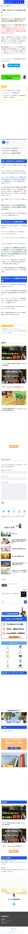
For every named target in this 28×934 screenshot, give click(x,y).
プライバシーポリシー (6, 921)
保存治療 (22, 516)
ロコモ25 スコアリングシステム (10, 331)
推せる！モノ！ (20, 653)
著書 (7, 662)
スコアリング (20, 648)
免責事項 (3, 919)
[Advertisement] (14, 116)
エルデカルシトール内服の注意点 (10, 150)
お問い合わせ (20, 667)
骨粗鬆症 (17, 516)
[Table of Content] (7, 145)
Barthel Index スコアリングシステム (11, 329)
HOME (15, 929)
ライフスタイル (7, 657)
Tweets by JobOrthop (7, 731)
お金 (20, 657)
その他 (7, 667)
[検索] (25, 601)
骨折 (13, 516)
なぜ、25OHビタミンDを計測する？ (11, 148)
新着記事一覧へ (13, 446)
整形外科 (9, 516)
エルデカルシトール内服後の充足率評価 (12, 153)
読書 (20, 662)
